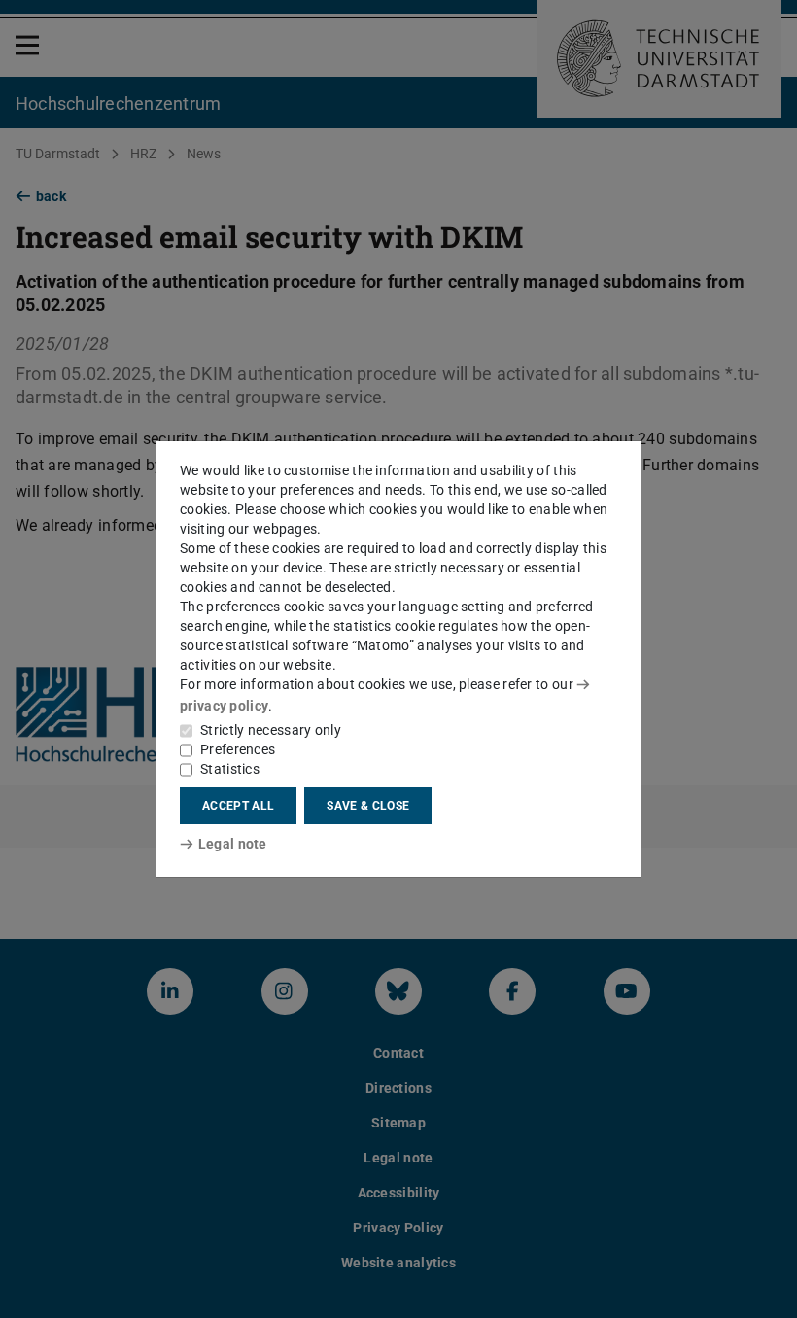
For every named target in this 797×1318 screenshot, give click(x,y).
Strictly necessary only (270, 730)
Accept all (238, 806)
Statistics (230, 769)
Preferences (237, 749)
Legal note (232, 843)
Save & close (368, 806)
